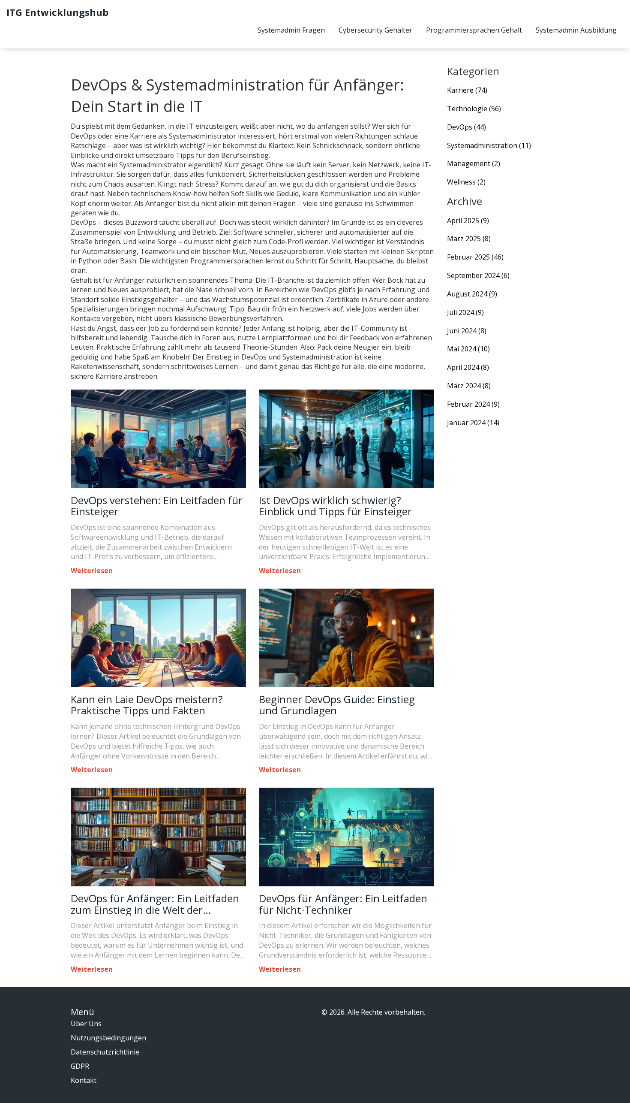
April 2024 (468, 367)
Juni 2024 (466, 330)
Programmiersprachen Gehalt (474, 30)
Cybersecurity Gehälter (375, 30)
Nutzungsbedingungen (108, 1038)
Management (473, 163)
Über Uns (86, 1023)
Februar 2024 (473, 404)
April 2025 (468, 220)
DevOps (466, 127)
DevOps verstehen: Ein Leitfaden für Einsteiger (157, 506)
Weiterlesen (92, 570)
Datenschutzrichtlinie (105, 1052)
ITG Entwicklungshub (57, 12)
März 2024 (469, 385)
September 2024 (478, 275)
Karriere (467, 90)
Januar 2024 (473, 422)
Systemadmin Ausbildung (576, 30)
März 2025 (469, 238)
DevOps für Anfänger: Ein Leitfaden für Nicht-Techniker (343, 904)
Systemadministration (489, 145)
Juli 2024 (465, 312)
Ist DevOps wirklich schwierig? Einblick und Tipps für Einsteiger (335, 506)
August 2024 (472, 294)
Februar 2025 (475, 257)
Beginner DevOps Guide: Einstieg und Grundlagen (337, 705)
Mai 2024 (468, 349)
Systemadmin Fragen (291, 30)
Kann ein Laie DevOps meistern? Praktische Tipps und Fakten (147, 705)
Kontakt (83, 1080)
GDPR (80, 1066)
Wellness (466, 182)
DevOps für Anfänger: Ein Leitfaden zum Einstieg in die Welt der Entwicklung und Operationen (155, 904)
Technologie (474, 108)
